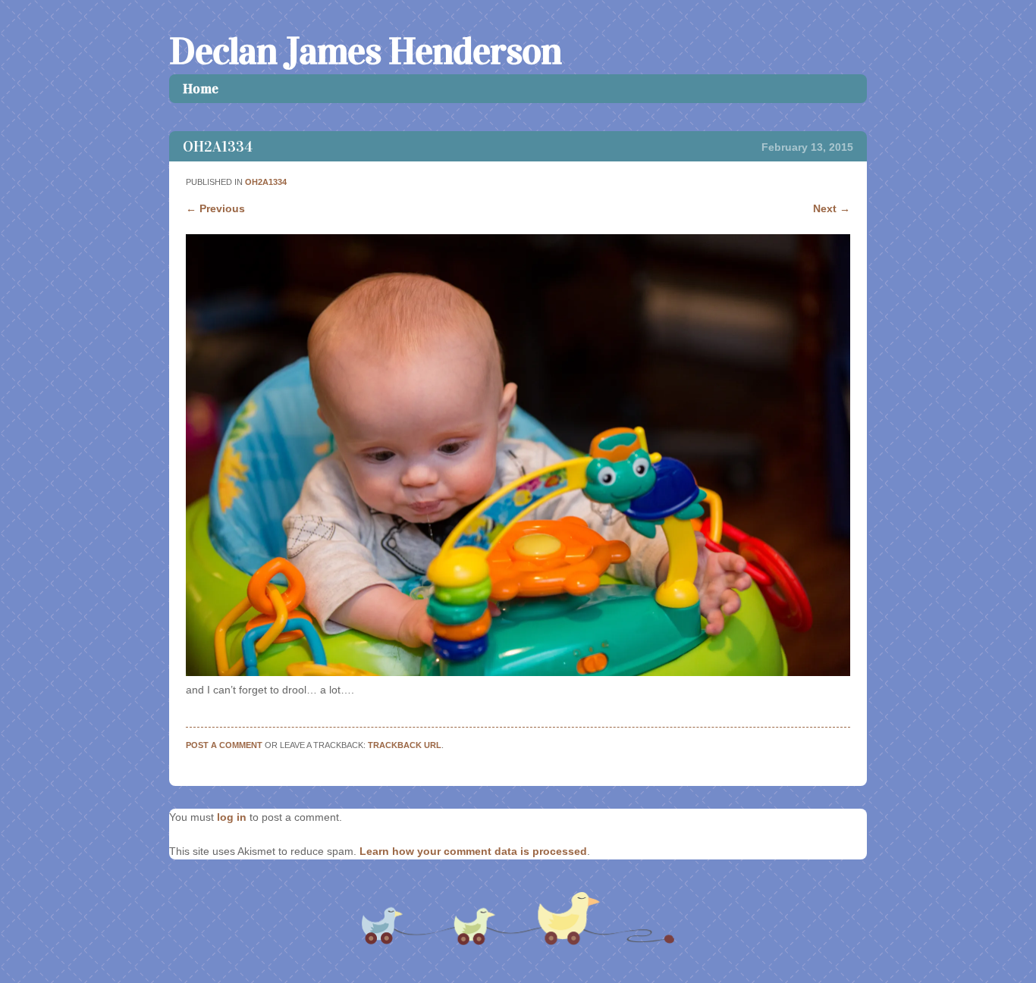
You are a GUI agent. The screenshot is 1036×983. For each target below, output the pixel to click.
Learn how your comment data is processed (473, 851)
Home (200, 88)
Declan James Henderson (365, 51)
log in (231, 817)
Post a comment (224, 745)
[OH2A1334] (517, 672)
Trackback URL (404, 745)
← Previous (215, 208)
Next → (831, 208)
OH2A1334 (266, 181)
